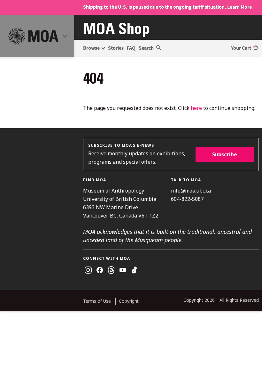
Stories (116, 48)
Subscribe (224, 154)
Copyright (129, 301)
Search (147, 48)
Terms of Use (97, 301)
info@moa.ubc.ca (191, 190)
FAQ (131, 48)
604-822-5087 (187, 198)
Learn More (239, 7)
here (196, 107)
